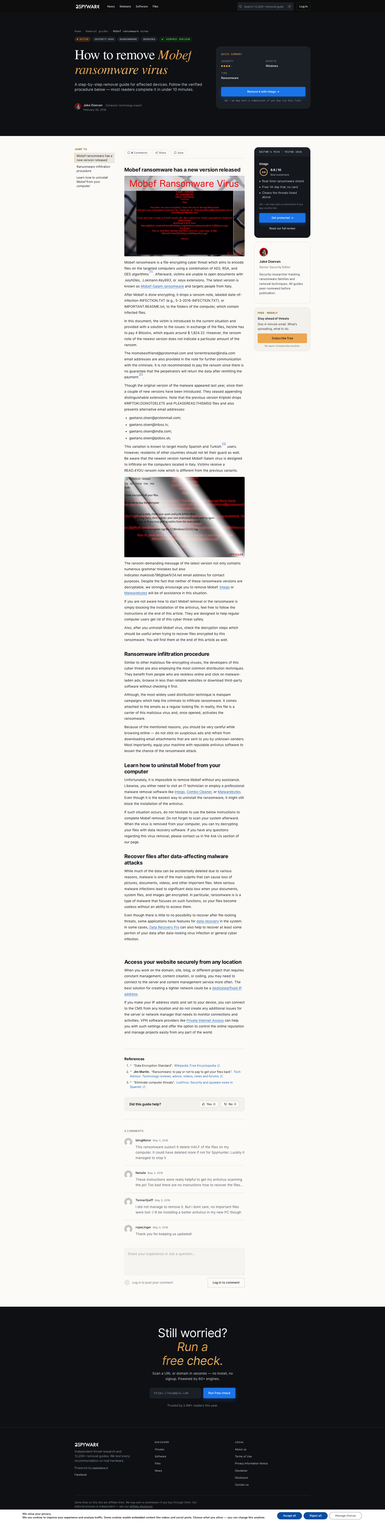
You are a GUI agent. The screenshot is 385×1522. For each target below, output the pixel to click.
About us (240, 1449)
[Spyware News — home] (88, 7)
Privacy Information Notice (251, 1463)
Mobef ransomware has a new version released (94, 158)
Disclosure (241, 1477)
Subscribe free (282, 338)
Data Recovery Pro (164, 927)
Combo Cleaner (199, 792)
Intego (225, 587)
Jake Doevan (92, 105)
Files (156, 6)
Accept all (289, 1516)
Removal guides (97, 31)
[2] (141, 374)
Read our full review (282, 228)
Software (142, 6)
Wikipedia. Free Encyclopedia (195, 1065)
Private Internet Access (205, 1020)
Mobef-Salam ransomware (162, 286)
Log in (303, 6)
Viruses (159, 1449)
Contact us (242, 1484)
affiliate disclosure (141, 1506)
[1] (151, 271)
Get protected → (282, 217)
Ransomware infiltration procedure (93, 169)
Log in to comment (226, 1282)
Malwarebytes (135, 593)
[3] (224, 444)
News (111, 6)
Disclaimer (241, 1470)
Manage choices (345, 1516)
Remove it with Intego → (263, 91)
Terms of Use (243, 1456)
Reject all (316, 1516)
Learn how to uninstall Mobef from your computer (92, 182)
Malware (125, 6)
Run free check (219, 1393)
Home (78, 31)
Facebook (81, 1474)
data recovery (208, 921)
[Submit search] (240, 6)
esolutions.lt (100, 1468)
